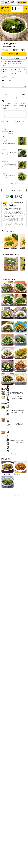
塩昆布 (3, 86)
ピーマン (3, 83)
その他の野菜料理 (15, 496)
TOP (2, 496)
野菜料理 (7, 496)
